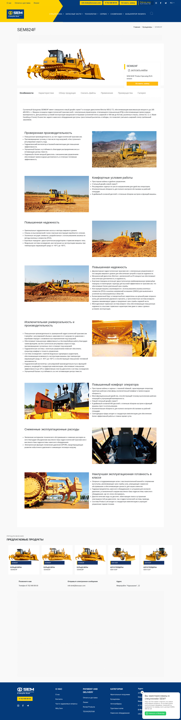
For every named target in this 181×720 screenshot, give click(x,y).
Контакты (59, 699)
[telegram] (165, 3)
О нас (9, 3)
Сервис (104, 14)
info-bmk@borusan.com (91, 3)
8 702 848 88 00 (112, 3)
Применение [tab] (107, 93)
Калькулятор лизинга (135, 14)
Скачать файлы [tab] (88, 93)
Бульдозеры (147, 27)
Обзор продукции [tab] (67, 93)
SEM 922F (148, 563)
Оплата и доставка (22, 3)
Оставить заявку (128, 3)
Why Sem (59, 708)
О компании (116, 14)
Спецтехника (56, 14)
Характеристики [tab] (46, 93)
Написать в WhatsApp (156, 713)
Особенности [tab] (26, 93)
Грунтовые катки (116, 708)
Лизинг (36, 3)
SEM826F (48, 563)
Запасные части (73, 14)
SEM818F (81, 563)
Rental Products (89, 707)
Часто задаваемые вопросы (66, 704)
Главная (137, 27)
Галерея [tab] (142, 93)
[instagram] (156, 3)
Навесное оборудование (120, 713)
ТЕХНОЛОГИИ (91, 14)
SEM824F (15, 563)
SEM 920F (114, 563)
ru (171, 3)
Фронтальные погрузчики (120, 694)
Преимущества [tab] (125, 93)
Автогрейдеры (116, 704)
